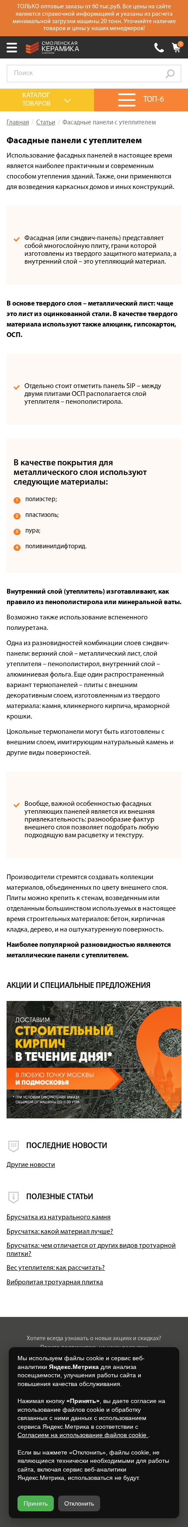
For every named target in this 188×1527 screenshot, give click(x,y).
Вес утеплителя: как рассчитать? (56, 1268)
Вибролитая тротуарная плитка (55, 1282)
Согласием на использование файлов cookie (82, 1434)
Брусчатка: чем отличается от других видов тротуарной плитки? (91, 1250)
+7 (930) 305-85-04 (159, 47)
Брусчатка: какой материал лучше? (60, 1231)
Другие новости (31, 1165)
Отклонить (79, 1503)
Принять (36, 1503)
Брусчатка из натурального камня (59, 1217)
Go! (170, 73)
